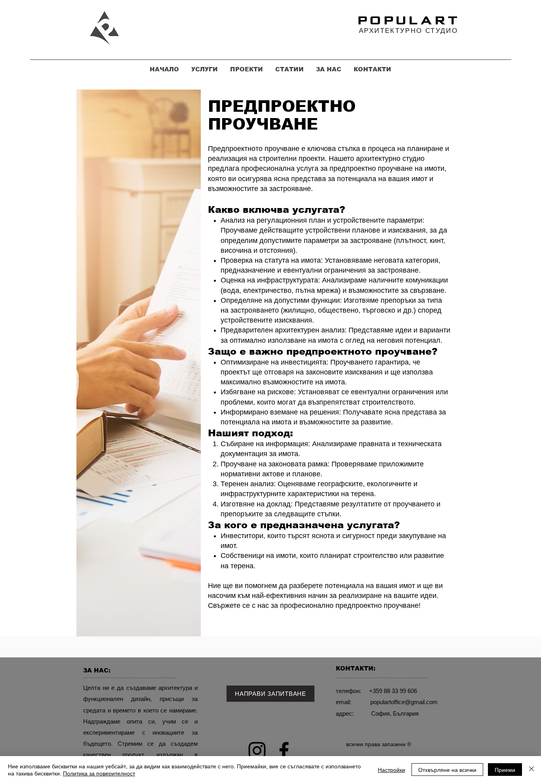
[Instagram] (257, 750)
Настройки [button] (391, 769)
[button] (270, 694)
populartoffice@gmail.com (404, 702)
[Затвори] (531, 769)
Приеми (505, 769)
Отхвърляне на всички (447, 769)
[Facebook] (283, 750)
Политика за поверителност (99, 773)
